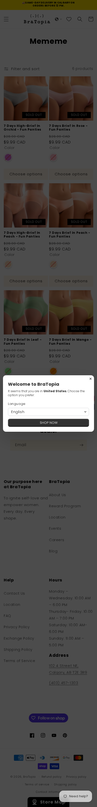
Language (17, 404)
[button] (48, 412)
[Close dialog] (90, 378)
